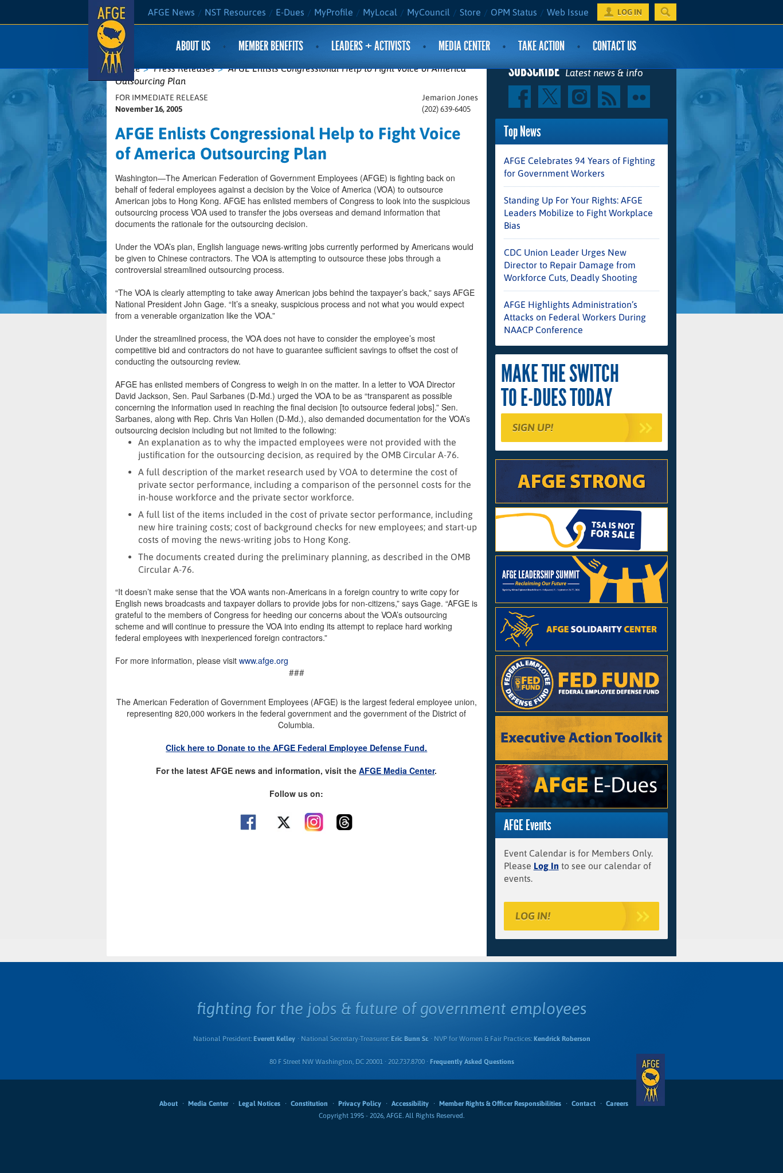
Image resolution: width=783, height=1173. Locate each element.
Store (470, 12)
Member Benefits (270, 46)
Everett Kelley (274, 1039)
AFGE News (171, 12)
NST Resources (235, 12)
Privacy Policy (359, 1104)
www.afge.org (263, 660)
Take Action (541, 46)
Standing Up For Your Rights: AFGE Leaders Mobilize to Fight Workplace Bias (578, 212)
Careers (617, 1104)
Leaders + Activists (370, 46)
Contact (583, 1104)
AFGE (650, 1079)
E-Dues (290, 12)
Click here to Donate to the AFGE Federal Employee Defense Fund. (296, 747)
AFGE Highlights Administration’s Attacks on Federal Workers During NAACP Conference (575, 317)
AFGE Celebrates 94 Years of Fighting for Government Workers (579, 166)
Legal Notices (259, 1104)
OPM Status (514, 12)
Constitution (309, 1104)
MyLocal (380, 12)
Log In (546, 866)
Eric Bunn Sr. (409, 1039)
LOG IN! (532, 916)
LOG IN (629, 12)
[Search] (665, 12)
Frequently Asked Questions (472, 1062)
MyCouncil (428, 12)
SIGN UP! (532, 427)
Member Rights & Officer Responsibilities (500, 1104)
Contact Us (614, 46)
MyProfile (333, 12)
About (168, 1104)
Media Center (464, 46)
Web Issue (568, 12)
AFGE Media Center (396, 770)
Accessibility (410, 1104)
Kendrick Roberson (562, 1039)
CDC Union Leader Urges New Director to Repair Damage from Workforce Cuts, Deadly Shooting (570, 265)
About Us (193, 46)
